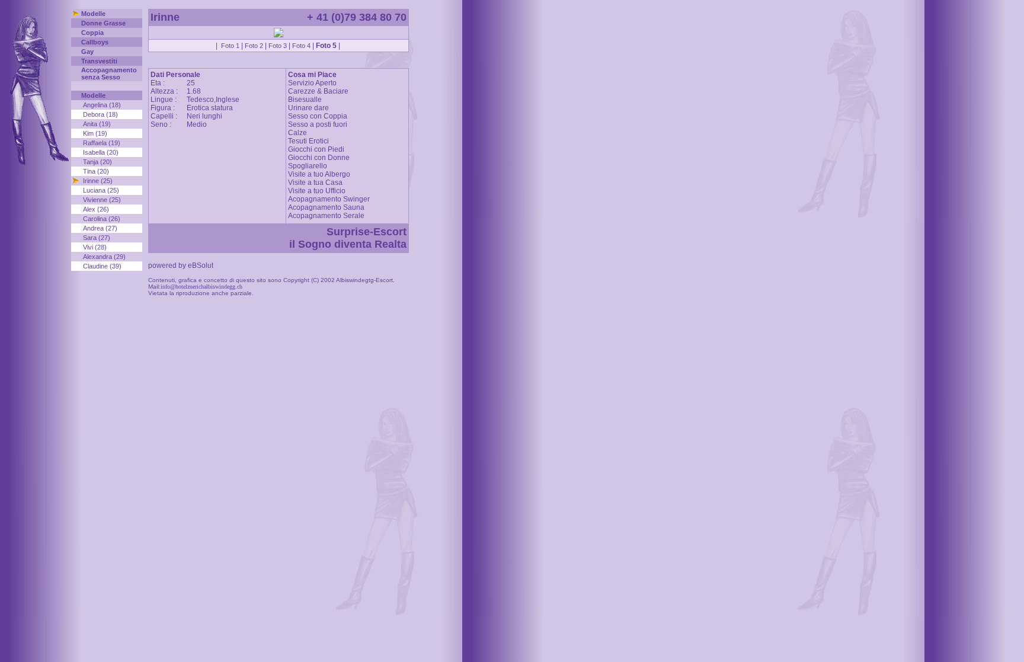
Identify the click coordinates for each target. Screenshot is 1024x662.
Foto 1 (230, 45)
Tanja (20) (97, 161)
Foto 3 (277, 45)
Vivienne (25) (102, 199)
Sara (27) (96, 237)
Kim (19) (95, 133)
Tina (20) (96, 171)
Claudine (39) (102, 266)
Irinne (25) (98, 180)
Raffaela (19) (101, 142)
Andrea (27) (100, 228)
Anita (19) (97, 123)
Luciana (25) (101, 190)
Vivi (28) (95, 247)
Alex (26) (96, 209)
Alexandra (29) (104, 256)
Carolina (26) (101, 218)
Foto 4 (301, 45)
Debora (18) (100, 114)
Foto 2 (254, 45)
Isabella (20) (101, 152)
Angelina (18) (102, 104)
